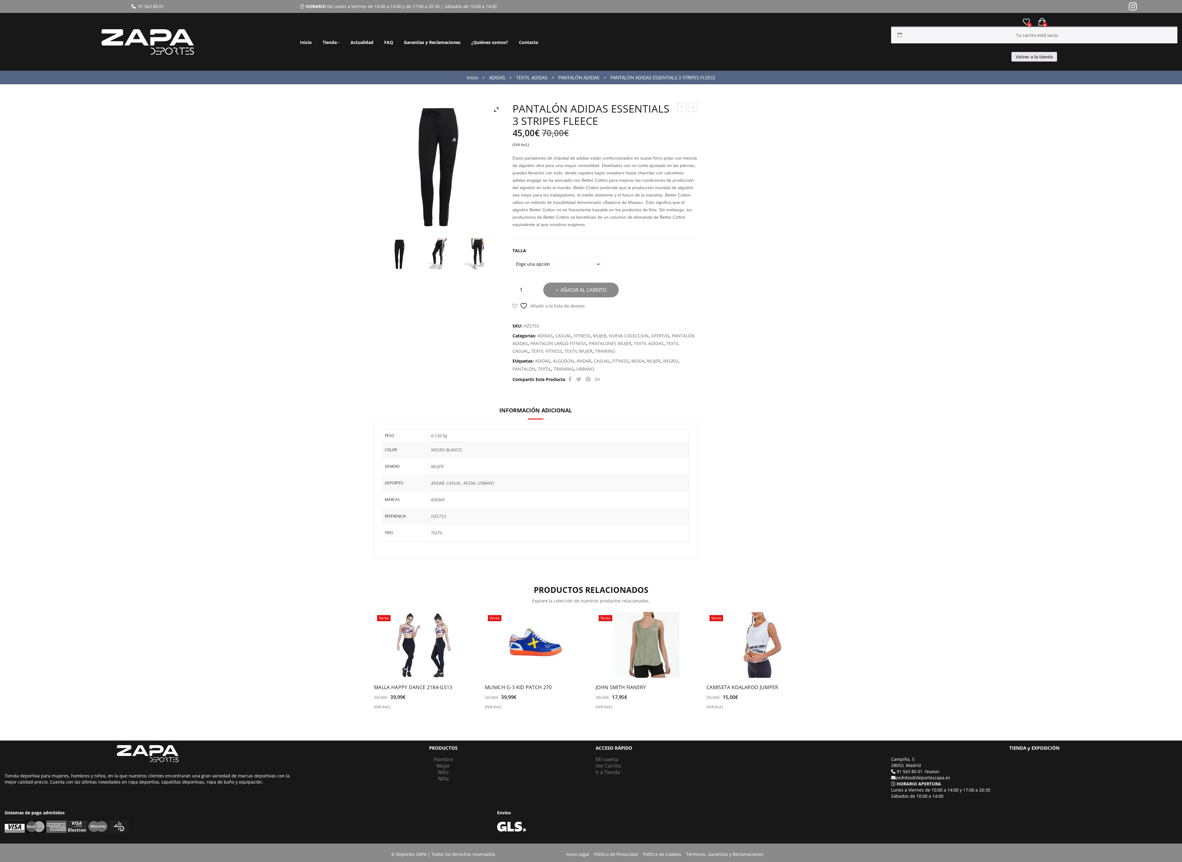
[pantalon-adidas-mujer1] (438, 254)
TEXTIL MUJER (579, 351)
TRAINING (605, 351)
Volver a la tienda (1034, 57)
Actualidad (362, 42)
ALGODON (563, 361)
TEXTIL (544, 369)
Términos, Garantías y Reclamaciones (724, 854)
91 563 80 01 (150, 6)
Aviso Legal (577, 854)
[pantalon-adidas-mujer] (399, 254)
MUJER (599, 336)
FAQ (388, 42)
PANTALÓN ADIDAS (578, 77)
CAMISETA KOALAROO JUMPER (742, 687)
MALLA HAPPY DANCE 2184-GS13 (413, 687)
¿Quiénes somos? (489, 42)
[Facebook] (570, 379)
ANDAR (584, 361)
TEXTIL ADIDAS (531, 77)
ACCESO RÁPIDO (614, 748)
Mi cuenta (607, 759)
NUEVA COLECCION (629, 336)
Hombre (443, 759)
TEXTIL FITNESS (546, 351)
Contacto (528, 42)
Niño (443, 772)
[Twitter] (578, 379)
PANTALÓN (524, 369)
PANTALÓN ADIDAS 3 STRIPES (692, 108)
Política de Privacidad (616, 854)
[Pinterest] (588, 379)
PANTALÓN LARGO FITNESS (558, 343)
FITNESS (582, 336)
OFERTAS (660, 336)
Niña (443, 778)
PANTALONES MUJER (610, 343)
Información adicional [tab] (535, 410)
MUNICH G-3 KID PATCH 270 (518, 687)
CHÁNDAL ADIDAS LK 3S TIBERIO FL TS (681, 108)
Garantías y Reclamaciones (432, 42)
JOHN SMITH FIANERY (621, 687)
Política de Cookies (662, 854)
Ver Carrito (608, 765)
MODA (638, 361)
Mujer (443, 765)
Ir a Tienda (608, 772)
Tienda (330, 42)
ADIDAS (497, 77)
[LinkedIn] (597, 379)
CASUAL (563, 336)
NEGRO (670, 361)
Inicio (306, 42)
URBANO (585, 369)
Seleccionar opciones (400, 709)
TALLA (519, 250)
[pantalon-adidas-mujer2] (477, 254)
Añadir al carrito (583, 290)
